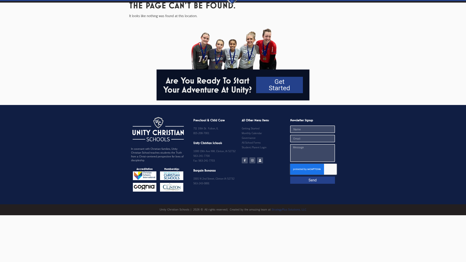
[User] (260, 160)
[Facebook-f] (245, 160)
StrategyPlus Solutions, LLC (289, 209)
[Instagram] (252, 160)
